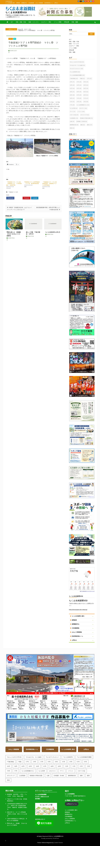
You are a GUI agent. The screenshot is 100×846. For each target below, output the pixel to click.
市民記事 (66, 22)
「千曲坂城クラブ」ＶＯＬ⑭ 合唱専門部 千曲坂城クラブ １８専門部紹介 (50, 183)
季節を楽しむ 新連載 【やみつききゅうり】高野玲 (14, 234)
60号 (79, 91)
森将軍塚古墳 (74, 124)
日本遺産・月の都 (81, 121)
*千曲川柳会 (74, 78)
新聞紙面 (18, 2)
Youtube (88, 1)
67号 (79, 95)
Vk (91, 1)
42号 (79, 85)
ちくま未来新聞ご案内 (10, 2)
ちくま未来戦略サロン (83, 104)
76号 (86, 101)
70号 (79, 98)
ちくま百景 (73, 108)
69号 (72, 98)
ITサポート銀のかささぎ (42, 796)
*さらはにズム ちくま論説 (77, 65)
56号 (86, 88)
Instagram (93, 1)
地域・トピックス (34, 22)
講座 (83, 124)
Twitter (81, 1)
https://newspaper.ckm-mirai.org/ (78, 609)
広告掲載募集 (31, 2)
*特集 (82, 78)
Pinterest (86, 1)
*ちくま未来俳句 (75, 71)
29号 (72, 81)
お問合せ (56, 2)
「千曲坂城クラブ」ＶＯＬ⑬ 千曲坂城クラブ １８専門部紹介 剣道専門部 (14, 183)
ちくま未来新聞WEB (16, 12)
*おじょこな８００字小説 (77, 62)
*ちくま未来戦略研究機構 (77, 75)
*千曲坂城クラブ (11, 192)
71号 (86, 98)
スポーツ (10, 38)
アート (72, 111)
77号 (72, 104)
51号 (72, 88)
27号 (89, 78)
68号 (86, 95)
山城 (72, 121)
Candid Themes (58, 842)
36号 (72, 85)
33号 (79, 81)
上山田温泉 (74, 118)
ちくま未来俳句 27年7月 (52, 232)
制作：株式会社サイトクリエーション (87, 591)
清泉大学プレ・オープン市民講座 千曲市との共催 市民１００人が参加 (17, 814)
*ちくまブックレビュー (76, 68)
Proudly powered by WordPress (50, 838)
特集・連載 (75, 22)
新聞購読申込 (24, 2)
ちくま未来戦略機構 (40, 794)
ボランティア (85, 114)
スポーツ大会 (74, 114)
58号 (17, 192)
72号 (72, 101)
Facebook (78, 1)
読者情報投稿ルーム (48, 2)
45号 (86, 85)
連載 (15, 38)
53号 (79, 88)
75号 (79, 101)
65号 (86, 91)
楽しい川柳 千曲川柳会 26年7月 (33, 233)
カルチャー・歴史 (46, 22)
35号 (86, 81)
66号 (72, 95)
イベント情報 (57, 22)
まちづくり (83, 108)
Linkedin (83, 1)
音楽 (72, 128)
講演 (89, 124)
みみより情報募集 (39, 2)
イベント (81, 111)
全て (12, 22)
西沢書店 (37, 798)
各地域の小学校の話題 (86, 118)
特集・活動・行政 (21, 22)
